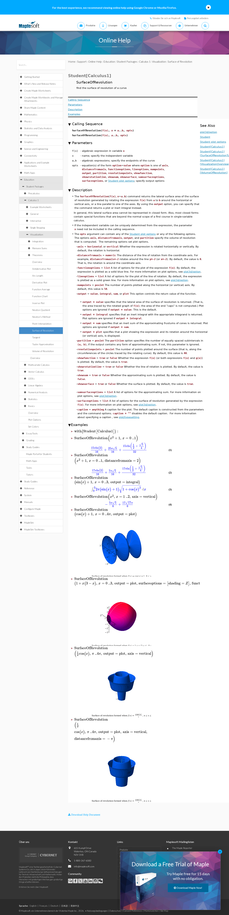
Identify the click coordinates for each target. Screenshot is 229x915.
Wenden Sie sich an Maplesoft (166, 18)
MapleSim (29, 522)
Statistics (32, 399)
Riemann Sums (39, 248)
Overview (37, 261)
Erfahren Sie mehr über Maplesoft (33, 887)
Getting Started (32, 76)
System (28, 495)
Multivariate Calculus (39, 364)
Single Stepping (37, 227)
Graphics (28, 142)
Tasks (29, 467)
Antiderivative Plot (41, 268)
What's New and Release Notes (40, 83)
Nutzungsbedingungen (97, 910)
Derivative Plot (39, 282)
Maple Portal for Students (39, 454)
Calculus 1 (33, 200)
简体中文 (75, 905)
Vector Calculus (36, 371)
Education (29, 179)
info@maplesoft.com (84, 866)
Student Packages (35, 186)
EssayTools (32, 433)
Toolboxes (29, 515)
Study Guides (33, 447)
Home (71, 61)
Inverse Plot (38, 303)
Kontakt (73, 841)
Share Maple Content (35, 107)
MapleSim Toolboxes (34, 529)
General (34, 213)
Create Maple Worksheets (37, 90)
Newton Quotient (41, 310)
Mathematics (30, 114)
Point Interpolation (41, 323)
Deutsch (54, 905)
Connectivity (30, 155)
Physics (28, 121)
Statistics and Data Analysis (38, 128)
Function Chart (40, 296)
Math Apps (29, 172)
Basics (31, 406)
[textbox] (96, 431)
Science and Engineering (36, 148)
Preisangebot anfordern (197, 18)
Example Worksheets (41, 207)
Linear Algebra (35, 385)
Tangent (36, 337)
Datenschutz (115, 910)
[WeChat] (100, 881)
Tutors (29, 474)
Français (43, 905)
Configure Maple (32, 508)
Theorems (37, 255)
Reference (29, 488)
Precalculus (34, 193)
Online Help (95, 61)
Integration (38, 241)
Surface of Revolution (43, 330)
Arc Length (37, 275)
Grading (30, 440)
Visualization (36, 234)
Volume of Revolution (43, 351)
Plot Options (34, 419)
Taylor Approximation (43, 344)
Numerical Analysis (37, 392)
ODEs (31, 378)
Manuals (28, 502)
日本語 (64, 905)
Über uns (24, 841)
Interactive (35, 220)
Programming (31, 135)
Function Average (41, 289)
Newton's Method (41, 316)
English (33, 905)
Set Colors (33, 426)
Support (82, 61)
